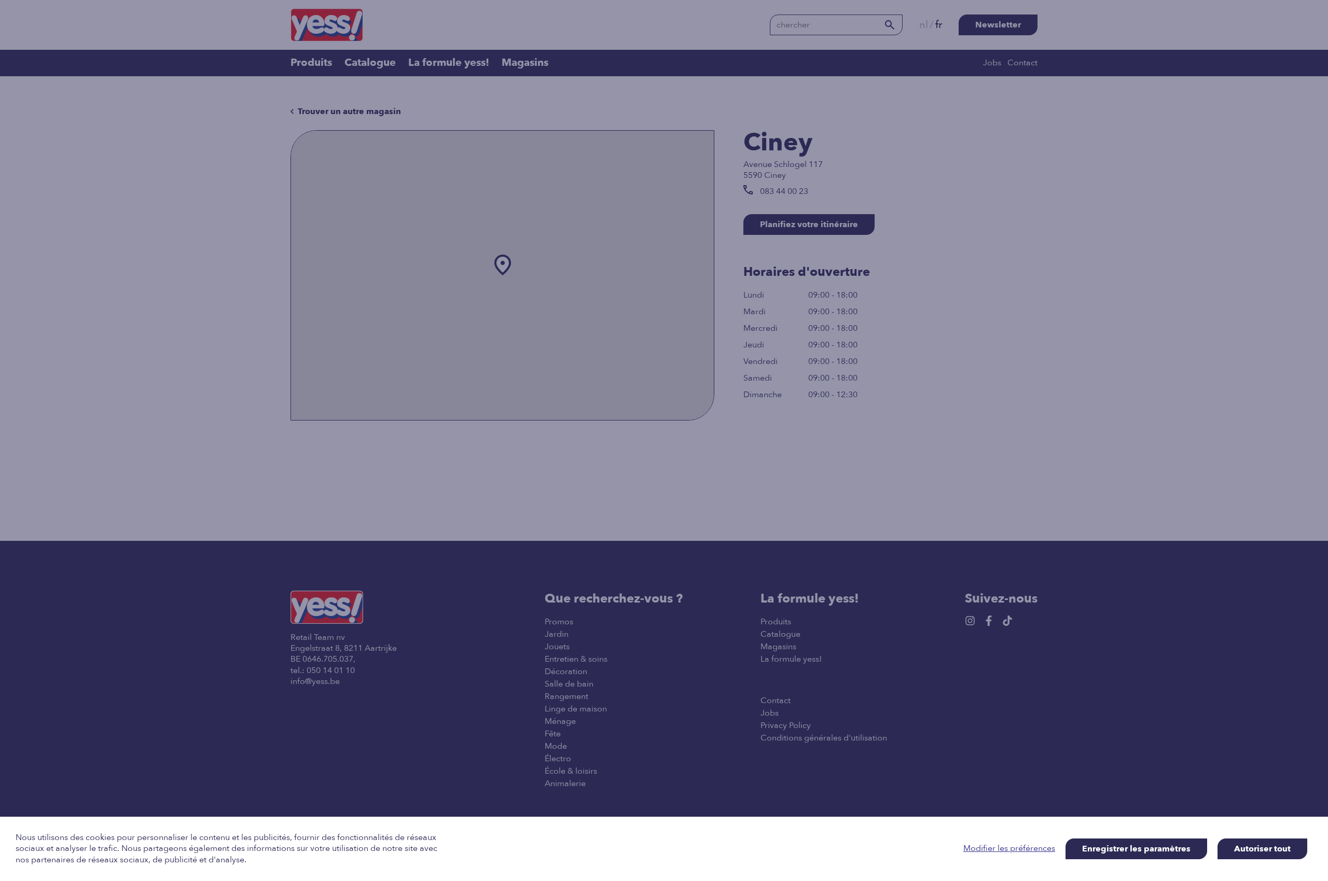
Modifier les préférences (1009, 848)
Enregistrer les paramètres (1136, 849)
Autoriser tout (1262, 849)
